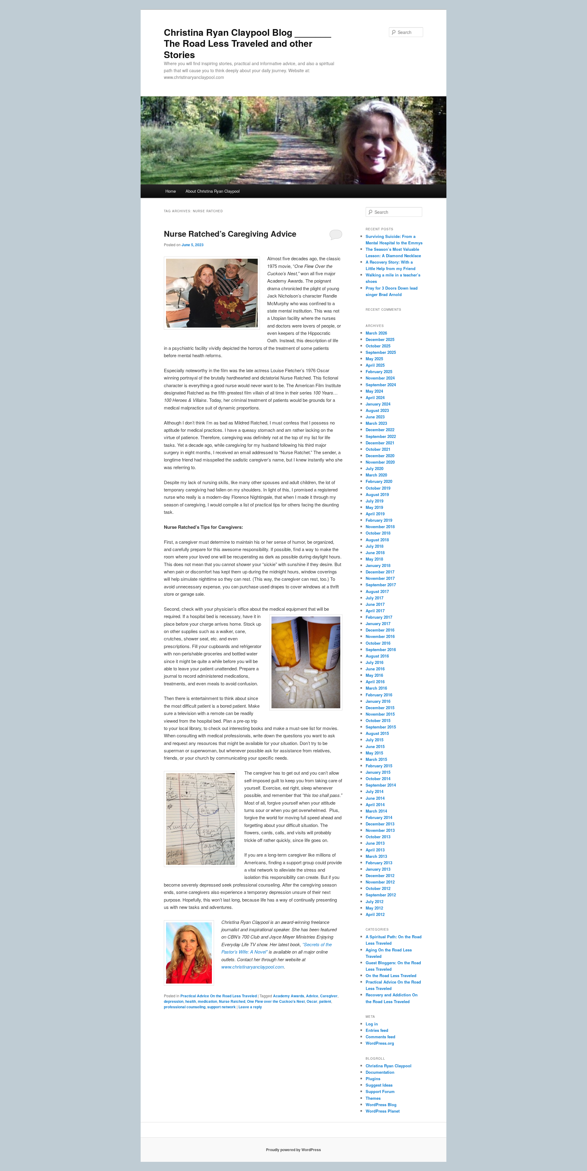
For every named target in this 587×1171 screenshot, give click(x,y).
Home (170, 191)
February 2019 (379, 520)
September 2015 (381, 727)
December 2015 (380, 707)
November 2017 (380, 578)
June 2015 (375, 746)
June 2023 (375, 417)
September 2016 (381, 649)
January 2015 (378, 772)
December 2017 (380, 572)
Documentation (380, 1072)
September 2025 (381, 352)
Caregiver (329, 996)
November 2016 (380, 636)
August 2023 (377, 410)
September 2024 (381, 384)
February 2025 (379, 371)
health (190, 1001)
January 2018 (378, 565)
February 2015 (379, 766)
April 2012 (375, 914)
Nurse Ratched (232, 1001)
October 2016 (378, 643)
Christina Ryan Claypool (389, 1066)
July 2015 (374, 740)
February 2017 (379, 617)
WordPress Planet (383, 1111)
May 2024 (374, 391)
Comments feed (380, 1036)
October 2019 (378, 488)
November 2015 (380, 714)
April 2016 (375, 681)
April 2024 (375, 397)
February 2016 (379, 695)
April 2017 (375, 610)
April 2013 (375, 850)
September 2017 (381, 584)
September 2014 (381, 785)
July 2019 (374, 501)
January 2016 (378, 701)
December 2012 (380, 875)
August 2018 (377, 540)
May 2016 (374, 675)
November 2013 (380, 830)
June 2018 (375, 552)
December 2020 (380, 455)
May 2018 (374, 559)
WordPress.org (380, 1043)
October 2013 (378, 836)
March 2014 (376, 811)
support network (221, 1007)
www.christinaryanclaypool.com (252, 966)
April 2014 (375, 804)
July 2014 (374, 791)
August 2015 (377, 733)
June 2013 (375, 843)
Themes (373, 1098)
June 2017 (375, 604)
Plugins (373, 1078)
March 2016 (376, 688)
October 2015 (378, 720)
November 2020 (380, 462)
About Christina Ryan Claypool (213, 191)
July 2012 (374, 901)
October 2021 (378, 449)
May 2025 (374, 358)
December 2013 (380, 824)
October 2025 (378, 346)
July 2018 (374, 546)
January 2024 (378, 404)
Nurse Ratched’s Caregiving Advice (230, 233)
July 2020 (374, 468)
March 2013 (376, 856)
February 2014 (379, 817)
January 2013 (378, 869)
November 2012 (380, 882)
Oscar (312, 1001)
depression (173, 1001)
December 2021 (380, 443)
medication (207, 1001)
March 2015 (376, 759)
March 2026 (376, 333)
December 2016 (380, 630)
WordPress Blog (381, 1104)
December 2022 (380, 429)
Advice (312, 996)
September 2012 (381, 895)
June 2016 (375, 669)
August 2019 (377, 494)
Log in (372, 1024)
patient (325, 1001)
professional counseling (184, 1007)
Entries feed (377, 1030)
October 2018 (378, 533)
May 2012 (374, 908)
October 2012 (378, 888)
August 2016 (377, 656)
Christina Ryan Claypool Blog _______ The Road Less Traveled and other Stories (247, 43)
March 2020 (376, 475)
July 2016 (374, 662)
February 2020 (379, 481)
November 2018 (380, 526)
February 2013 (379, 862)
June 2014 (375, 798)
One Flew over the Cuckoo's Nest (276, 1001)
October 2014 (378, 778)
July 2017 (374, 598)
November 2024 (380, 378)
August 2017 (377, 591)
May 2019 (374, 507)
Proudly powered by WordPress (293, 1149)
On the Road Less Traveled (391, 975)
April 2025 (375, 365)
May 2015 (374, 753)
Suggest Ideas (379, 1085)
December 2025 (380, 339)
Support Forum (380, 1091)
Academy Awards (288, 996)
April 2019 (375, 514)
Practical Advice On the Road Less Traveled (218, 996)
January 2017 (378, 623)
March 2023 (376, 423)
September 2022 (381, 436)
